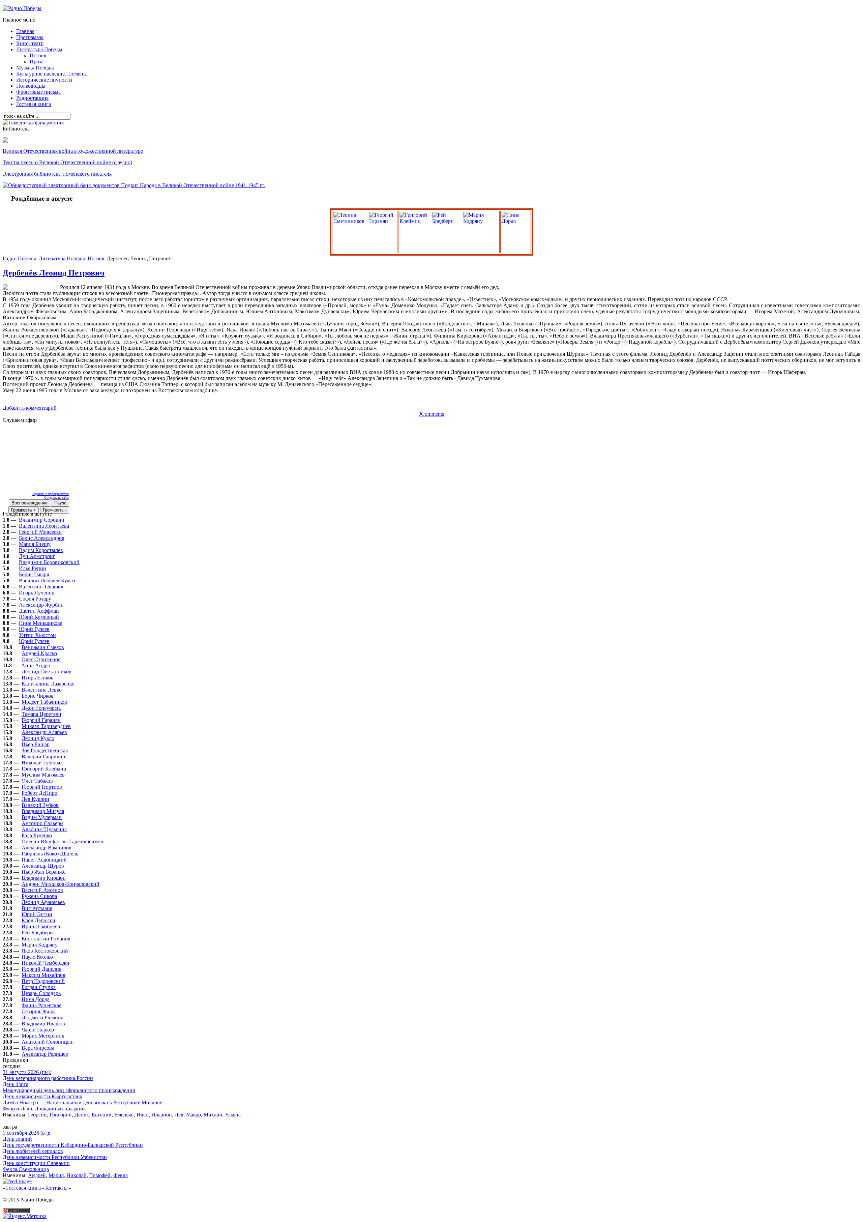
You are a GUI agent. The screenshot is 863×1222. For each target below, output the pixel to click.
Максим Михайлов (43, 975)
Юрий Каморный (39, 617)
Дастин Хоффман (39, 611)
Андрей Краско (39, 653)
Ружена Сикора (39, 896)
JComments (431, 414)
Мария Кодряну (40, 945)
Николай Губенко (42, 762)
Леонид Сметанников (46, 671)
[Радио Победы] (22, 8)
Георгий (37, 1114)
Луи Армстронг (37, 556)
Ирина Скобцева (41, 926)
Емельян (124, 1114)
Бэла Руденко (37, 835)
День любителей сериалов (33, 1151)
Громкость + (23, 510)
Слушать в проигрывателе (50, 494)
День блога (15, 1084)
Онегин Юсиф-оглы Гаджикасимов (62, 841)
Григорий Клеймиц (44, 769)
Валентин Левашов (41, 586)
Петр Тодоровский (43, 981)
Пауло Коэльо (37, 957)
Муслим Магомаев (43, 775)
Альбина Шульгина (44, 829)
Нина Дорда (36, 999)
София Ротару (35, 599)
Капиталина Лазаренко (48, 684)
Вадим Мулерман (42, 817)
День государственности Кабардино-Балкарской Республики (73, 1145)
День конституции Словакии (36, 1163)
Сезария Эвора (39, 1011)
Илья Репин (32, 568)
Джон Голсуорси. (41, 708)
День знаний (17, 1139)
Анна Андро (35, 665)
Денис (82, 1114)
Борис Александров (41, 538)
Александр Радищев (45, 1054)
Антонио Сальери (42, 823)
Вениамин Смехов (43, 647)
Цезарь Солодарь (41, 993)
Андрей (37, 1175)
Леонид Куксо (38, 738)
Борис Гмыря (34, 574)
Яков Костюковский (45, 951)
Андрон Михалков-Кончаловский (60, 884)
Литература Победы (62, 258)
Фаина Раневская (41, 1005)
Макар (193, 1114)
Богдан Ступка (39, 987)
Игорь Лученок (36, 592)
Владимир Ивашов (43, 1023)
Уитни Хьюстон (37, 635)
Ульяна (233, 1114)
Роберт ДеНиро (39, 793)
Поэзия (96, 258)
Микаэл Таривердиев (46, 726)
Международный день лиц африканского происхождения (69, 1090)
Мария (56, 1175)
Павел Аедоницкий (44, 860)
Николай (76, 1175)
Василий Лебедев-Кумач (47, 580)
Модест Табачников (44, 702)
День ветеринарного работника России (48, 1078)
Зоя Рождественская (45, 750)
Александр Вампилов (46, 847)
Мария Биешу (35, 544)
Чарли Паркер (38, 1029)
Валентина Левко (42, 690)
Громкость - (54, 510)
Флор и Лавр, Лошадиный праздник (44, 1108)
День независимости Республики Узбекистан (55, 1157)
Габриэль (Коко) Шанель (50, 853)
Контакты (56, 1188)
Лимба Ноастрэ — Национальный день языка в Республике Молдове (82, 1102)
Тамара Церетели (41, 714)
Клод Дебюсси (38, 920)
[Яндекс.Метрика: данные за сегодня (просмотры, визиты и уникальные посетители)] (25, 1216)
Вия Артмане (37, 908)
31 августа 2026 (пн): (27, 1072)
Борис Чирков (38, 696)
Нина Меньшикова (40, 623)
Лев (179, 1114)
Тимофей (100, 1175)
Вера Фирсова (38, 1048)
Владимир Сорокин (41, 520)
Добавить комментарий (30, 408)
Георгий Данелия (41, 969)
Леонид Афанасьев (43, 902)
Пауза (60, 502)
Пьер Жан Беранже (43, 872)
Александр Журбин (41, 605)
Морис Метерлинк (43, 1036)
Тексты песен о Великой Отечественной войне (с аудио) (67, 162)
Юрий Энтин (37, 914)
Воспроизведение (29, 502)
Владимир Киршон (44, 878)
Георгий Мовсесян (40, 532)
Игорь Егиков (38, 677)
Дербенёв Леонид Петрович (54, 272)
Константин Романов (46, 938)
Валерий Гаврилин (43, 756)
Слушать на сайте (56, 497)
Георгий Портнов (42, 787)
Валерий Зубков (40, 805)
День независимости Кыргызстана (42, 1096)
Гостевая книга (23, 1188)
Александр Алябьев (44, 732)
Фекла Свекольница (26, 1169)
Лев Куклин (35, 799)
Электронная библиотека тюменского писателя (57, 174)
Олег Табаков (37, 781)
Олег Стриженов (41, 659)
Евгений (102, 1114)
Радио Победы (19, 258)
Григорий (61, 1114)
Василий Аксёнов (42, 890)
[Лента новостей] (17, 1181)
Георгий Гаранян (41, 720)
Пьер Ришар (36, 744)
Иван (143, 1114)
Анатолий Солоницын (48, 1042)
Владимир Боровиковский (49, 562)
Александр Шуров (43, 866)
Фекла (120, 1175)
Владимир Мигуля (43, 811)
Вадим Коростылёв (41, 550)
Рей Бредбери (37, 932)
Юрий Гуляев (34, 629)
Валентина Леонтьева (44, 526)
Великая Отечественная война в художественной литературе (73, 151)
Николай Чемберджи (45, 963)
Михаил (213, 1114)
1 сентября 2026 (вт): (26, 1133)
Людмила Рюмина (42, 1017)
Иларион (161, 1114)
